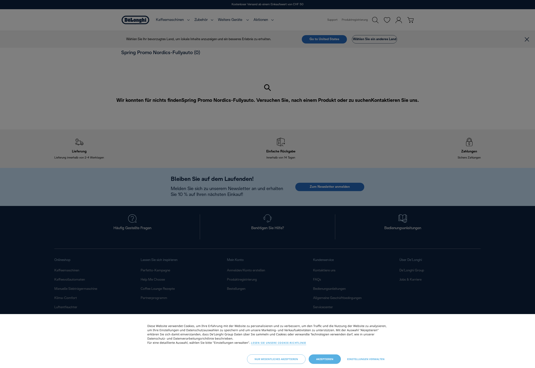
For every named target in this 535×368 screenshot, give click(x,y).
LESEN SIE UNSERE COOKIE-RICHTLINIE (278, 343)
